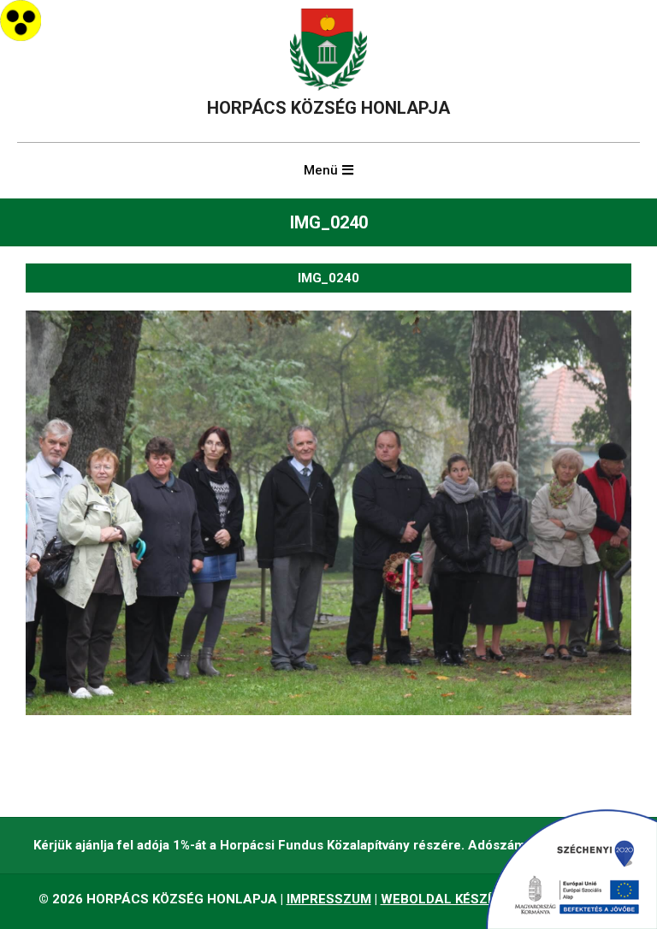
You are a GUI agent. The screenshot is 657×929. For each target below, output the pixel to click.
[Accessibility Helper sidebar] (20, 20)
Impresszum (329, 899)
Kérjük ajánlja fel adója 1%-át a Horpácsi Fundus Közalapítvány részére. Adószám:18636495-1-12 (328, 845)
